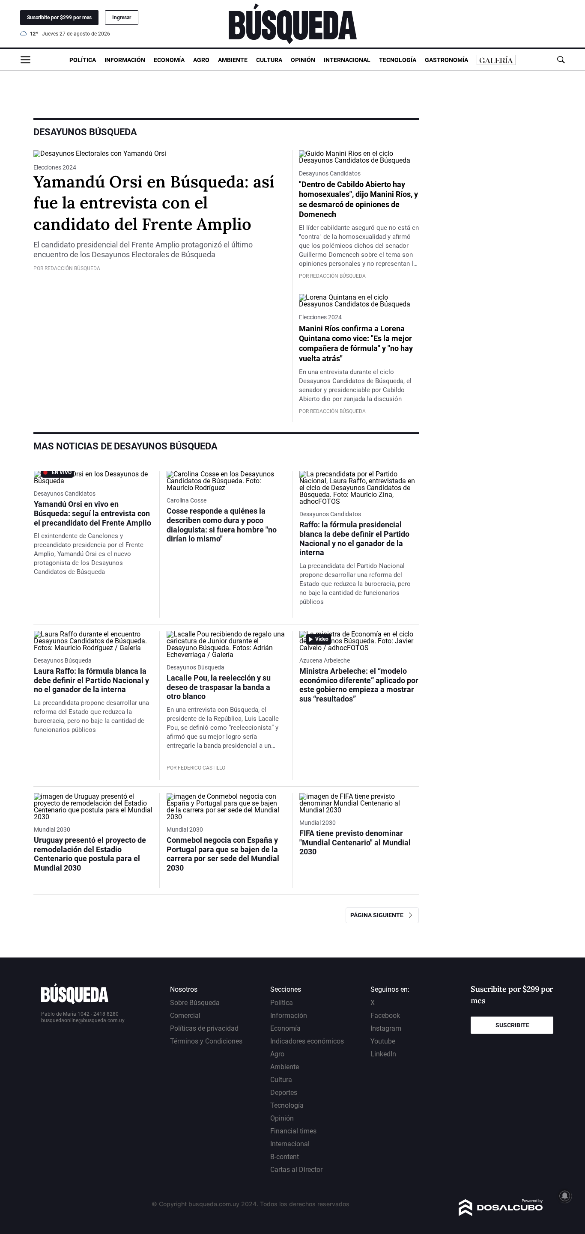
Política (82, 59)
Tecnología (397, 59)
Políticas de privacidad (204, 1028)
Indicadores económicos (307, 1041)
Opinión (303, 59)
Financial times (293, 1131)
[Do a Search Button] (561, 59)
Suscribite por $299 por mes (59, 18)
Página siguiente (378, 915)
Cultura (269, 59)
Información (124, 59)
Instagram (385, 1028)
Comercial (185, 1015)
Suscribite (512, 1025)
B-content (284, 1157)
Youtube (382, 1041)
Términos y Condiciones (206, 1041)
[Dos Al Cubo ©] (501, 1214)
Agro (201, 59)
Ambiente (233, 59)
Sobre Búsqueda (195, 1003)
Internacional (347, 59)
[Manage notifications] (565, 1196)
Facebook (385, 1015)
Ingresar (121, 18)
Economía (169, 59)
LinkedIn (383, 1054)
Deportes (283, 1092)
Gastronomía (446, 59)
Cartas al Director (296, 1170)
